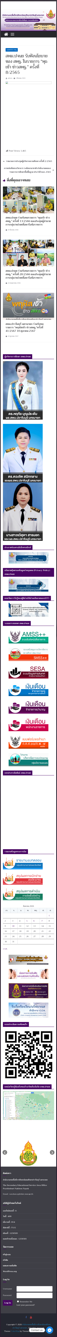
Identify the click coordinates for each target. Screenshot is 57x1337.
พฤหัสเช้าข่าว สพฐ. (12, 50)
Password (7, 1295)
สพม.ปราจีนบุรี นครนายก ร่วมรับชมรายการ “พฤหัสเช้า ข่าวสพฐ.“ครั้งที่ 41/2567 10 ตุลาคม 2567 (24, 327)
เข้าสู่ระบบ (7, 1254)
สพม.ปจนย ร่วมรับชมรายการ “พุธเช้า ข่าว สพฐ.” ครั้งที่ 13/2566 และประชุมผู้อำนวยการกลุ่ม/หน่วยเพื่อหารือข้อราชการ (28, 221)
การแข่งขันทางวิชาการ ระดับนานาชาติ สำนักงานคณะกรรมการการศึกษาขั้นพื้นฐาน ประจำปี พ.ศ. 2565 (27, 170)
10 (13, 926)
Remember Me (26, 1301)
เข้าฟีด (5, 1260)
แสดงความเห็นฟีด (10, 1265)
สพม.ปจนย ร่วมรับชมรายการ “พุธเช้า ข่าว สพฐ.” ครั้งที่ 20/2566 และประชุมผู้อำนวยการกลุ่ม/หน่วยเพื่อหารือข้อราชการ (28, 274)
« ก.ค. (5, 948)
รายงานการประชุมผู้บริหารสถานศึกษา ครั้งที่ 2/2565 (29, 161)
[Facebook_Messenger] (49, 1330)
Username (7, 1288)
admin (10, 78)
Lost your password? (26, 1305)
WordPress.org (10, 1271)
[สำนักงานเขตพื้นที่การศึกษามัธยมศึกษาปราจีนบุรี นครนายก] (28, 11)
